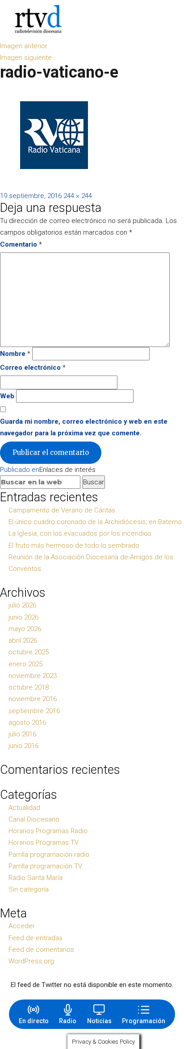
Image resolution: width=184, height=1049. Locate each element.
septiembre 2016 (34, 711)
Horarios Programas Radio (48, 831)
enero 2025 (25, 664)
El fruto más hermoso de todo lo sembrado (73, 545)
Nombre (15, 354)
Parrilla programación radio (48, 855)
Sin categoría (28, 889)
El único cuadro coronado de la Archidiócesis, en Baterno (95, 522)
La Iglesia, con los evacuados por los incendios (79, 533)
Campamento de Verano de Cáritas (61, 510)
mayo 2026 (24, 629)
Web (7, 396)
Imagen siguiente (26, 58)
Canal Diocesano (33, 819)
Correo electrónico (33, 367)
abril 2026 (22, 640)
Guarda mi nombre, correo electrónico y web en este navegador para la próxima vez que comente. (83, 427)
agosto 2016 (27, 723)
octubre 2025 (28, 652)
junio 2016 (23, 746)
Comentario (21, 244)
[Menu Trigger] (164, 19)
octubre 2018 (28, 687)
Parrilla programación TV (45, 866)
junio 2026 (23, 617)
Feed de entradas (35, 938)
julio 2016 (22, 734)
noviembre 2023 (32, 676)
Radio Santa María (35, 878)
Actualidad (24, 808)
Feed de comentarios (41, 950)
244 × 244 (77, 196)
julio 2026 (22, 605)
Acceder (21, 926)
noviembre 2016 (32, 699)
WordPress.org (31, 961)
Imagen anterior (23, 46)
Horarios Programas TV (43, 842)
